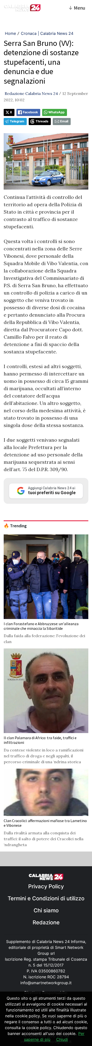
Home (10, 33)
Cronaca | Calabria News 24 (47, 33)
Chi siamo (46, 910)
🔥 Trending (15, 526)
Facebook (30, 112)
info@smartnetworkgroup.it (46, 982)
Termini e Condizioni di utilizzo (46, 898)
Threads (42, 121)
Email (64, 121)
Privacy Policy (46, 886)
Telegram (17, 121)
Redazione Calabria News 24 (31, 93)
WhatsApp (56, 112)
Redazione (46, 922)
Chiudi (62, 1039)
